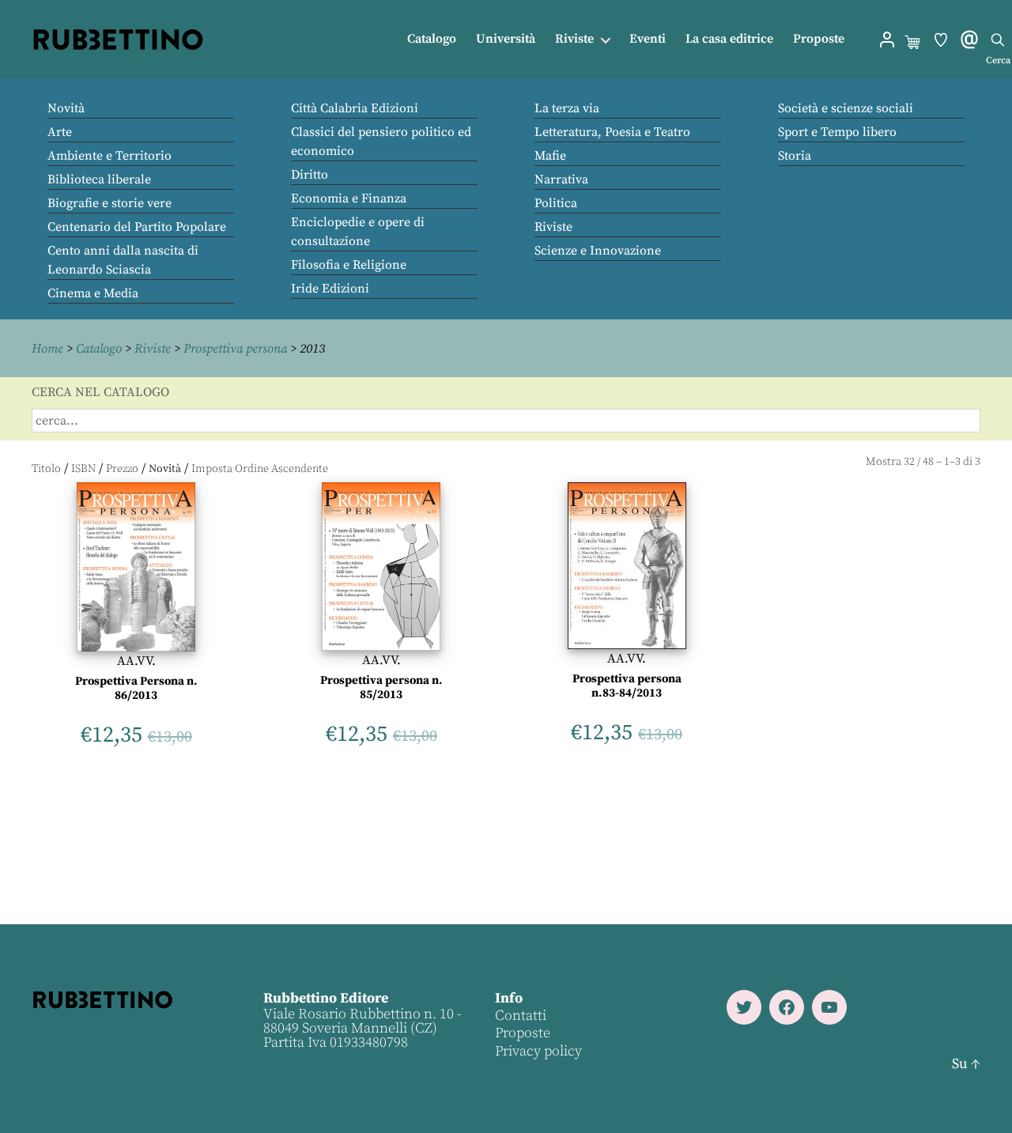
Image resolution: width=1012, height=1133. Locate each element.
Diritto (309, 175)
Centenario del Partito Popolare (136, 227)
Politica (555, 203)
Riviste (574, 39)
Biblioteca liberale (99, 179)
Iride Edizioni (330, 288)
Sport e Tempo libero (837, 132)
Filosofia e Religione (348, 265)
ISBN (83, 469)
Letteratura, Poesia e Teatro (612, 132)
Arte (59, 132)
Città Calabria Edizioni (354, 108)
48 (928, 462)
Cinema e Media (92, 293)
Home (47, 349)
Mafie (550, 156)
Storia (794, 156)
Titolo (46, 469)
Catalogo (431, 39)
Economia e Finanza (348, 198)
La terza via (566, 108)
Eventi (647, 39)
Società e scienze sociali (845, 108)
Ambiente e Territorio (109, 156)
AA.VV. (136, 661)
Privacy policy (538, 1051)
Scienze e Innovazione (597, 251)
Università (505, 39)
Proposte (818, 39)
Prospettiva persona (235, 349)
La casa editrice (729, 39)
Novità (66, 108)
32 (909, 462)
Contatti (520, 1015)
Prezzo (122, 469)
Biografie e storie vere (109, 203)
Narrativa (561, 179)
